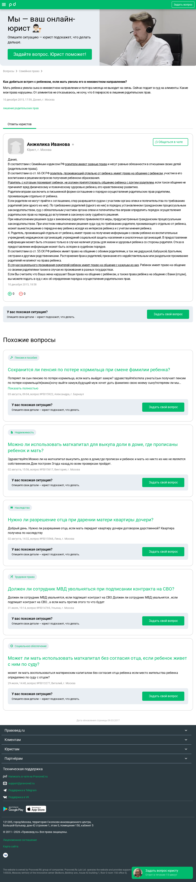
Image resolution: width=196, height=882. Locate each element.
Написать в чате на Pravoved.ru (28, 776)
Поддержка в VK (18, 797)
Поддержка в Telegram (22, 790)
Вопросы (8, 71)
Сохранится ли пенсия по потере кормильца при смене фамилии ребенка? (89, 369)
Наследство (22, 507)
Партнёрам (14, 758)
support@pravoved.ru (21, 783)
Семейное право (29, 71)
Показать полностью (23, 388)
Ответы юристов (20, 124)
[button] (162, 873)
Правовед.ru (15, 730)
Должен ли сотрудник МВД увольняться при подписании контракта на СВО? (91, 589)
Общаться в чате (170, 142)
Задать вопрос (183, 4)
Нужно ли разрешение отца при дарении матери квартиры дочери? (80, 519)
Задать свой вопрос (168, 314)
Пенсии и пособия (26, 357)
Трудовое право (25, 576)
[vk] (5, 855)
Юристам (12, 749)
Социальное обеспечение (31, 646)
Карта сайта (10, 846)
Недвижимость (24, 432)
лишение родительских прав (21, 108)
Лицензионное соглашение (20, 839)
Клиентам (13, 740)
